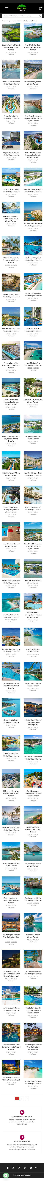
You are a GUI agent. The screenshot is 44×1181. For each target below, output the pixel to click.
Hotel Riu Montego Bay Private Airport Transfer (33, 259)
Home (3, 21)
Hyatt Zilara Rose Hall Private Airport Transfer (33, 508)
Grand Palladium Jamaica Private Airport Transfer (11, 83)
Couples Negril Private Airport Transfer (33, 865)
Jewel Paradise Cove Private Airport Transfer (11, 755)
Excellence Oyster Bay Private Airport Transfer (33, 294)
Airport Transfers (17, 21)
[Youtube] (31, 1168)
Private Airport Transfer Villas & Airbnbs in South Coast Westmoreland (11, 973)
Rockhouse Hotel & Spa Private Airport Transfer (33, 899)
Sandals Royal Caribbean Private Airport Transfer (33, 1082)
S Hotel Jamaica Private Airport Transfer (11, 545)
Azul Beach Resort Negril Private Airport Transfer (33, 474)
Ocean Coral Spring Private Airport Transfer (11, 117)
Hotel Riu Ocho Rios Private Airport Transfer (33, 364)
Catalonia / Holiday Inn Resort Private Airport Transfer (11, 685)
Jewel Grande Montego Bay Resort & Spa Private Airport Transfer (33, 118)
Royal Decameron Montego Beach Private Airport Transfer (33, 614)
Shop (8, 21)
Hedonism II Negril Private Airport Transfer (33, 401)
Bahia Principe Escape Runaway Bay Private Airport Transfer (33, 155)
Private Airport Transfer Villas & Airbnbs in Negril (11, 1079)
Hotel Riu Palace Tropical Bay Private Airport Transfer (11, 438)
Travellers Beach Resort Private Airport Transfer (11, 1009)
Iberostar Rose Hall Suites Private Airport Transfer (11, 330)
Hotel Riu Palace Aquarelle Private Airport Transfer (33, 190)
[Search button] (40, 16)
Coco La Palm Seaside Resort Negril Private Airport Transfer (33, 1010)
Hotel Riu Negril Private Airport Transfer (33, 581)
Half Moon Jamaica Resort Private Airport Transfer (11, 829)
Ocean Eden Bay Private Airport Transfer (33, 83)
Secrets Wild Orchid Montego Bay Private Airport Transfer (11, 402)
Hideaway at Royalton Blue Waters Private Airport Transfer (11, 218)
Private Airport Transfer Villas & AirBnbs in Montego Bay (33, 722)
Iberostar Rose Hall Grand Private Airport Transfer (11, 650)
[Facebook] (8, 1168)
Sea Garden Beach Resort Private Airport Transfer (33, 758)
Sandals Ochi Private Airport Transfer (33, 650)
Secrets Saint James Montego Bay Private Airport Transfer (11, 509)
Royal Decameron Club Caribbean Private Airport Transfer (11, 1047)
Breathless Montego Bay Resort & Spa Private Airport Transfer (33, 546)
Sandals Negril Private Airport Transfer (33, 684)
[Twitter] (13, 1168)
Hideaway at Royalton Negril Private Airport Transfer (11, 793)
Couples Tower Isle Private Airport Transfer (11, 864)
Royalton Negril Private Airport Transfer (33, 437)
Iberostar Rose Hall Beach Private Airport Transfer (33, 224)
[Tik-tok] (25, 1168)
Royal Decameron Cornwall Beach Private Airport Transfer (33, 793)
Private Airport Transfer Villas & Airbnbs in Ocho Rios (11, 937)
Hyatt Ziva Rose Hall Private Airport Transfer (33, 330)
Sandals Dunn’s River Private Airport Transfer (11, 616)
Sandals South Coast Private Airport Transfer (11, 721)
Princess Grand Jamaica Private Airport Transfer (11, 295)
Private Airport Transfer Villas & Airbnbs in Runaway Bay (33, 1047)
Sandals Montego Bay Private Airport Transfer (33, 972)
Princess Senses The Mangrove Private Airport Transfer (11, 365)
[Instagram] (19, 1168)
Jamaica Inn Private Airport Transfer (33, 936)
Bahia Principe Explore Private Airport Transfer (11, 190)
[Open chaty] (6, 1175)
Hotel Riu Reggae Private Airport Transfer (11, 474)
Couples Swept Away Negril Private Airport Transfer (33, 829)
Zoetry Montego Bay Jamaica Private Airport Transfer (11, 900)
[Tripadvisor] (36, 1168)
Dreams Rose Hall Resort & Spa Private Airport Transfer (11, 47)
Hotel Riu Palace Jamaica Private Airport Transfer (11, 581)
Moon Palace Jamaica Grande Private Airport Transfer (11, 260)
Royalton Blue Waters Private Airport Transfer (11, 154)
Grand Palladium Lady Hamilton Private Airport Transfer (33, 47)
